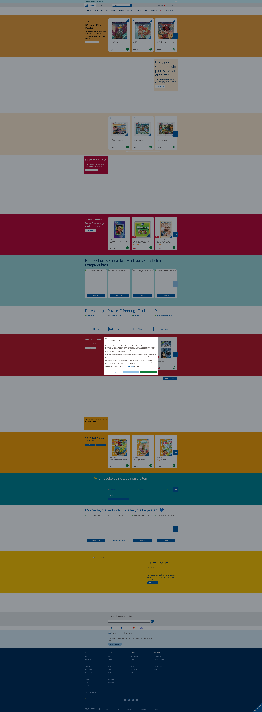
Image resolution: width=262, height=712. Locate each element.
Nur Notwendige (131, 372)
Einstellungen (113, 372)
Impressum (142, 366)
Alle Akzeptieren (148, 372)
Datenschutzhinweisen (129, 366)
